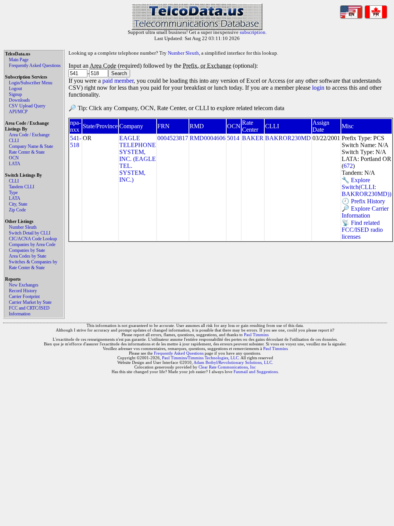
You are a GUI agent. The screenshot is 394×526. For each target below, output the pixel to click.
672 (348, 165)
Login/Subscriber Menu (30, 82)
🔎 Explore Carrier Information (365, 212)
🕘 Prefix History (363, 201)
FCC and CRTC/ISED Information (29, 311)
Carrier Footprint (24, 296)
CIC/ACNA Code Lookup (33, 238)
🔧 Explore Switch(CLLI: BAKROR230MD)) (366, 187)
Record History (23, 290)
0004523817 (172, 138)
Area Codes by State (27, 256)
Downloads (19, 100)
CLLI (14, 140)
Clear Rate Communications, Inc (227, 367)
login (318, 87)
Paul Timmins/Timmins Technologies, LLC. (201, 357)
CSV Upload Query (27, 106)
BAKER (253, 138)
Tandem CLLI (21, 186)
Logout (15, 88)
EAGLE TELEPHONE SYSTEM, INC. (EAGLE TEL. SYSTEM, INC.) (137, 159)
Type (13, 192)
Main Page (18, 59)
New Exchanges (23, 285)
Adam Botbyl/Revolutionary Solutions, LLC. (233, 362)
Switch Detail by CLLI (29, 233)
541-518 (75, 141)
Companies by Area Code (32, 244)
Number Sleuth (23, 227)
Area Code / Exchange (29, 134)
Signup (15, 94)
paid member (118, 80)
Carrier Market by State (30, 302)
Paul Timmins (256, 334)
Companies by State (27, 250)
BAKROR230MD (288, 138)
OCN (14, 158)
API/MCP (18, 111)
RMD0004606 (207, 138)
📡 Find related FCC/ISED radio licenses (362, 229)
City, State (18, 204)
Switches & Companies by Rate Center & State (33, 264)
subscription (252, 32)
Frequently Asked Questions (35, 65)
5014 (233, 138)
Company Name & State (31, 146)
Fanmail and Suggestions (256, 371)
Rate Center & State (27, 152)
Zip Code (17, 210)
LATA (14, 163)
